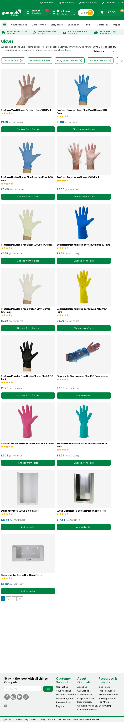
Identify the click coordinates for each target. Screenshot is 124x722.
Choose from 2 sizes (28, 328)
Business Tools (64, 702)
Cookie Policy (78, 719)
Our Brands (83, 690)
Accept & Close (92, 719)
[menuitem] (5, 25)
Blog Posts (104, 686)
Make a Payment (65, 698)
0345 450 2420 (112, 2)
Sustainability (84, 694)
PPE (88, 24)
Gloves (7, 41)
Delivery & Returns (66, 694)
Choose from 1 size (84, 260)
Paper (116, 24)
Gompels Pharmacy (87, 705)
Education (73, 24)
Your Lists (47, 2)
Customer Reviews (87, 709)
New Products (19, 24)
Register (60, 706)
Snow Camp (105, 705)
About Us (82, 686)
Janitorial (102, 24)
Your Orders (66, 2)
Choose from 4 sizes (28, 129)
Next (48, 688)
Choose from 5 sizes (28, 196)
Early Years (57, 24)
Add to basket (83, 395)
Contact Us (62, 686)
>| (20, 598)
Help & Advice (88, 2)
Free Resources (107, 690)
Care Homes (39, 24)
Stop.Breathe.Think (109, 694)
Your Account (63, 690)
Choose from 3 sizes (84, 196)
